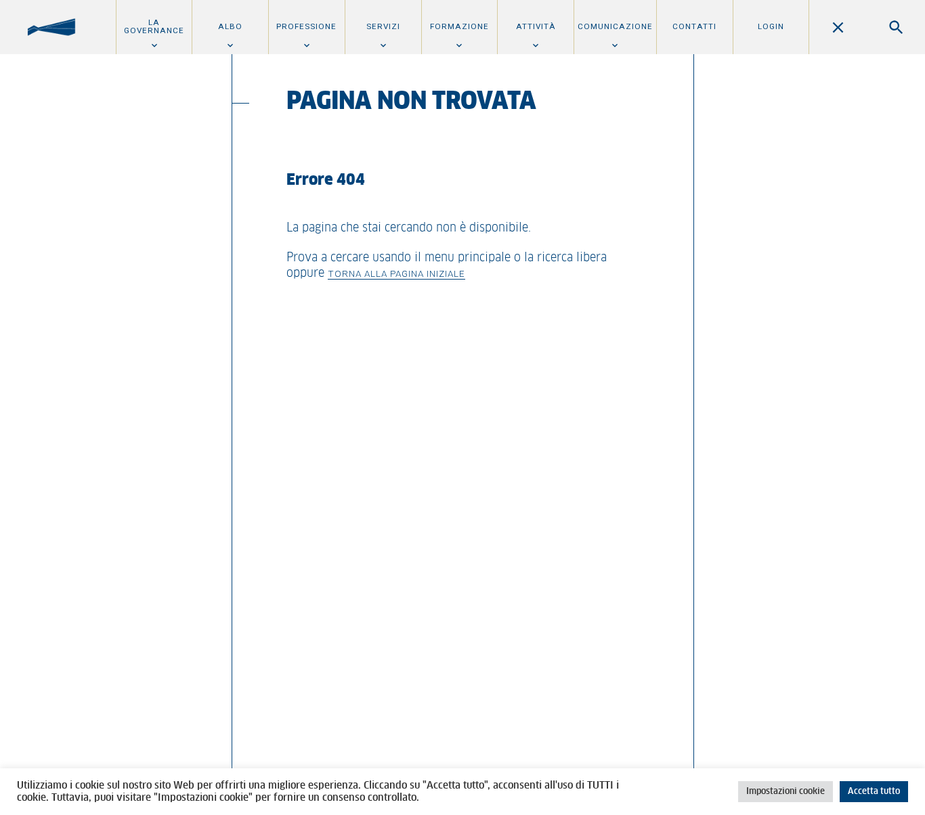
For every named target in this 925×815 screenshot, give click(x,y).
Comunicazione (615, 26)
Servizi (383, 26)
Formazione (459, 26)
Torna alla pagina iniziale (396, 273)
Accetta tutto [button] (874, 791)
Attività (536, 26)
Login (771, 26)
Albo (230, 26)
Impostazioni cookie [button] (785, 791)
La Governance (154, 26)
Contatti (694, 26)
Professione (306, 26)
